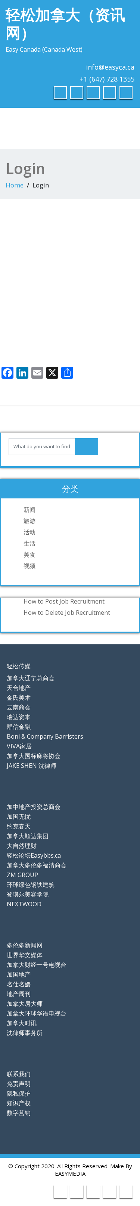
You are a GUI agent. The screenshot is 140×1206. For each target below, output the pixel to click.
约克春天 (19, 826)
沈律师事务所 (25, 1033)
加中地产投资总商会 (33, 807)
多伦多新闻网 (25, 945)
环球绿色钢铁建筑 (31, 884)
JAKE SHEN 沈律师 (31, 765)
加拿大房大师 (25, 1003)
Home (15, 185)
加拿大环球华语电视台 (36, 1013)
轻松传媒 (19, 666)
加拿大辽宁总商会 (31, 678)
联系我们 (19, 1074)
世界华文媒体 (25, 955)
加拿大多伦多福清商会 (36, 865)
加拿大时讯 (22, 1023)
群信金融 (19, 727)
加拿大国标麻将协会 (33, 756)
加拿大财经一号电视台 (36, 965)
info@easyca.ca (110, 66)
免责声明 (19, 1084)
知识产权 (19, 1103)
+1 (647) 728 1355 (107, 78)
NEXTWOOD (24, 904)
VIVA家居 (19, 746)
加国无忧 (19, 816)
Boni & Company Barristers (45, 736)
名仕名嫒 (19, 984)
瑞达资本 (19, 717)
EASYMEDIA (70, 1173)
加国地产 (19, 974)
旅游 (29, 521)
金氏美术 (19, 697)
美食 (29, 554)
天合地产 (19, 688)
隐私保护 (19, 1093)
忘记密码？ (70, 341)
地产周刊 (19, 994)
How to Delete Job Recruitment (67, 612)
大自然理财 (22, 846)
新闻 (29, 509)
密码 (9, 262)
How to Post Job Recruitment (64, 601)
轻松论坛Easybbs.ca (34, 855)
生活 (29, 543)
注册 (104, 319)
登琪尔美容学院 (28, 894)
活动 (29, 532)
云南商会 (19, 707)
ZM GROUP (22, 875)
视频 (29, 566)
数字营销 (19, 1113)
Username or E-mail (30, 227)
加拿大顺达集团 (28, 836)
